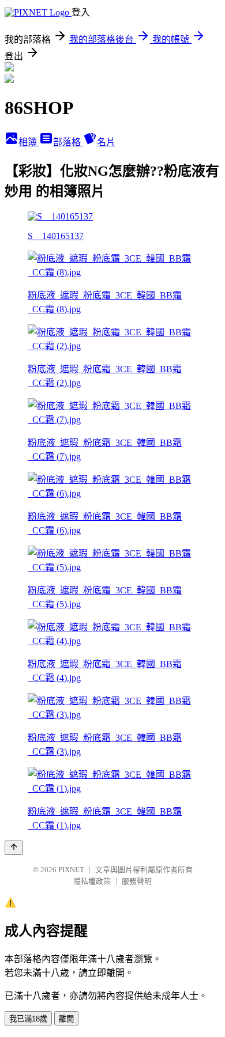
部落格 (68, 142)
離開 (66, 1019)
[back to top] (14, 848)
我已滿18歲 (28, 1019)
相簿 (28, 142)
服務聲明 (137, 881)
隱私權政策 (92, 881)
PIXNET (71, 869)
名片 (106, 142)
